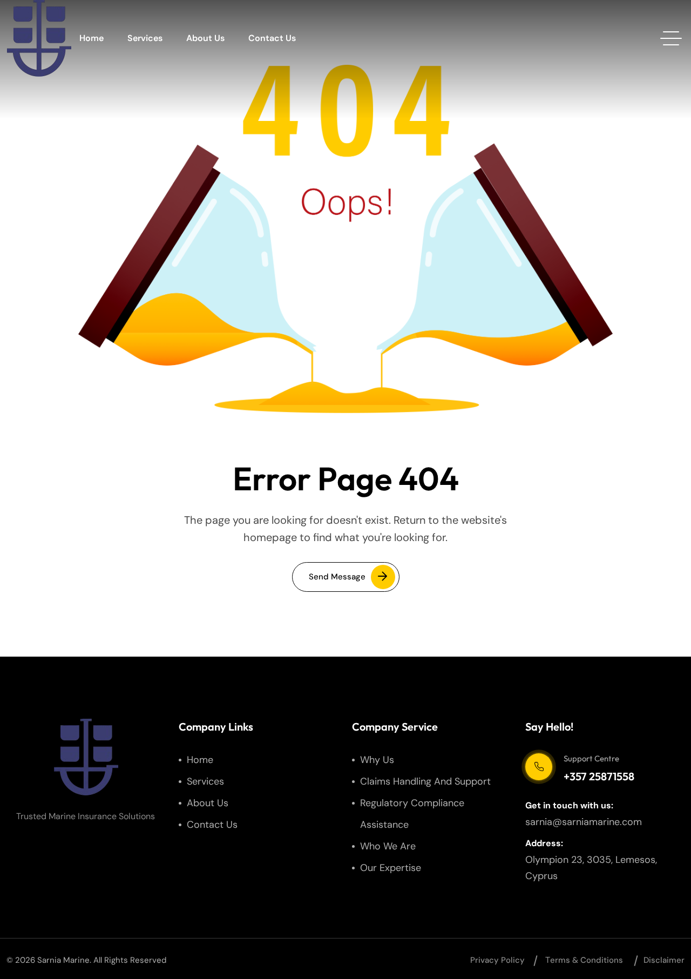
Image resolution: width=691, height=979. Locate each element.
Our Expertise (390, 867)
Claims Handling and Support (425, 781)
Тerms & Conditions (584, 960)
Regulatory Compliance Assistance (412, 813)
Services (144, 38)
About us (205, 38)
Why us (377, 759)
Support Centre (591, 758)
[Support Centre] (538, 766)
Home (91, 38)
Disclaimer (664, 960)
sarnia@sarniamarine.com (583, 821)
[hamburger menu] (671, 38)
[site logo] (38, 38)
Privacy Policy (497, 960)
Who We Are (388, 846)
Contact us (272, 38)
